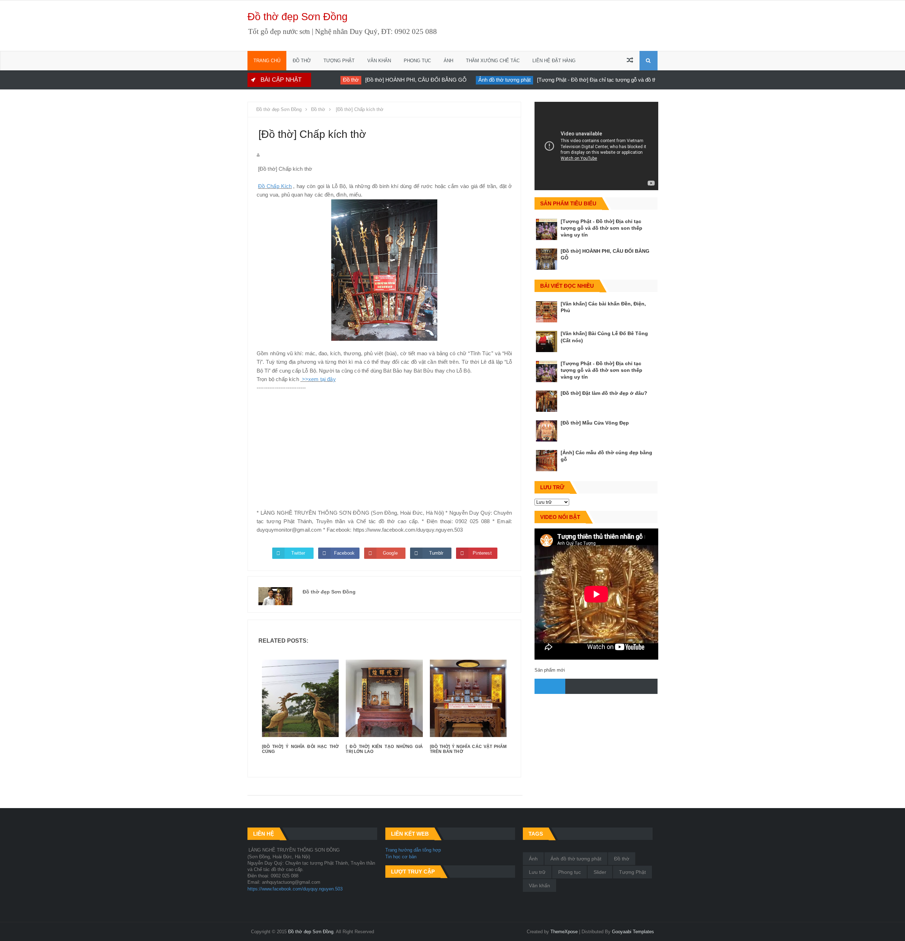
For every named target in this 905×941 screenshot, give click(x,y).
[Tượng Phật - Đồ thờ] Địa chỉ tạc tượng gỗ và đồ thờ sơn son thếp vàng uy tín (615, 80)
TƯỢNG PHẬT (339, 60)
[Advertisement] (384, 450)
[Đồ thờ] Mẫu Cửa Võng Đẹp (595, 423)
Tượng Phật (632, 872)
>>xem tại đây (317, 379)
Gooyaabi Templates (633, 931)
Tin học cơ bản (400, 856)
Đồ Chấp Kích (275, 186)
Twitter (298, 553)
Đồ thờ (338, 80)
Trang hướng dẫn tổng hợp (413, 850)
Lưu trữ (537, 872)
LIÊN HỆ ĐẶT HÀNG (554, 60)
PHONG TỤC (417, 60)
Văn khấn (539, 885)
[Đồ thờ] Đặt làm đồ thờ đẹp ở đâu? (604, 393)
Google (390, 553)
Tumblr (436, 553)
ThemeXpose (564, 931)
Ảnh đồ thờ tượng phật (492, 80)
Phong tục (569, 872)
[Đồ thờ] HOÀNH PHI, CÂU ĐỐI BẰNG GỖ (403, 80)
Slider (600, 872)
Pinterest (482, 553)
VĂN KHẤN (379, 60)
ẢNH (448, 60)
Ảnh (533, 858)
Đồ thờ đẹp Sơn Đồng (297, 16)
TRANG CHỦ (266, 60)
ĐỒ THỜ (302, 60)
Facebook (344, 553)
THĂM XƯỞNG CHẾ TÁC (493, 60)
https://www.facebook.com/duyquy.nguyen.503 (295, 889)
